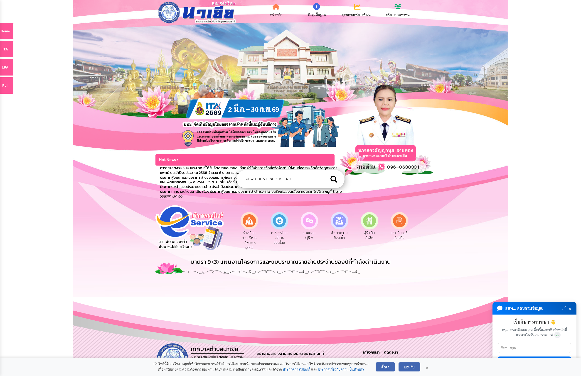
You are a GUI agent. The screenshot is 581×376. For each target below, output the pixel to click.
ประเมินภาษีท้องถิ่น (369, 235)
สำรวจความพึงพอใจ (309, 235)
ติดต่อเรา (390, 352)
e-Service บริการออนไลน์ (249, 237)
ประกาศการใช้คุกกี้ (296, 369)
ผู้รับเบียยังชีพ (339, 235)
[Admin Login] (557, 335)
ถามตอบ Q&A (279, 235)
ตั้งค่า (385, 366)
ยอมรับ (409, 366)
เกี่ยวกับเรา (372, 352)
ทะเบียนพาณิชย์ (399, 235)
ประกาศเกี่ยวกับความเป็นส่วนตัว (341, 369)
